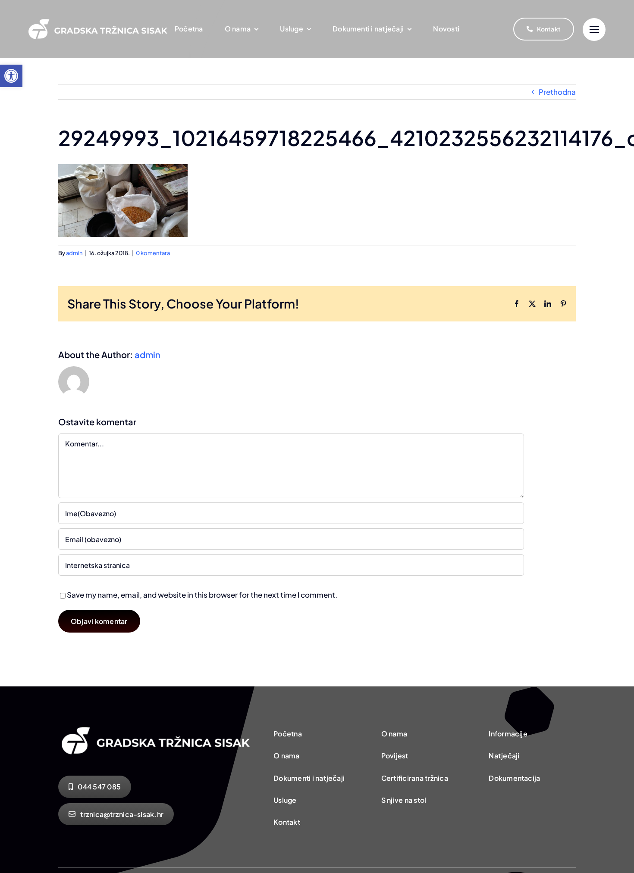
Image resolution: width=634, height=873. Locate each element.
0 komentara (153, 252)
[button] (11, 76)
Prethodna (557, 92)
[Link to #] (594, 29)
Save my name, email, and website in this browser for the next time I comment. (202, 594)
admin (74, 252)
